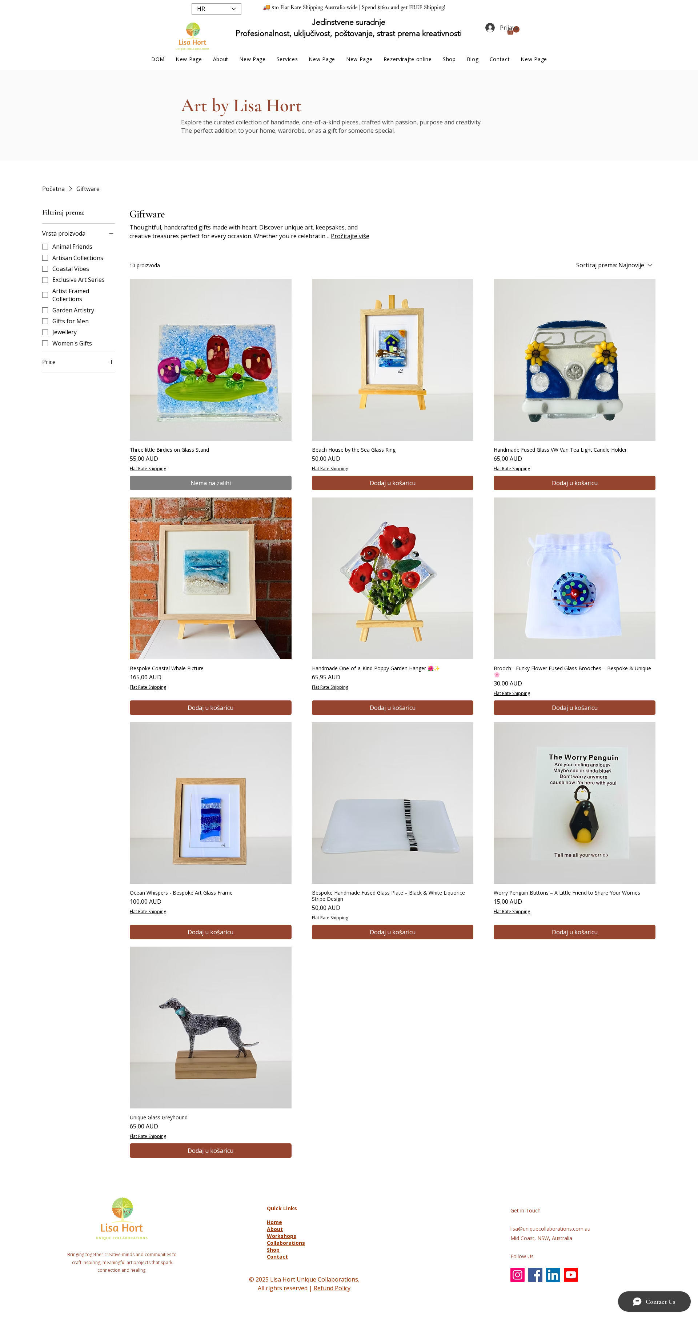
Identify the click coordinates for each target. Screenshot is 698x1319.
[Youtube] (571, 1275)
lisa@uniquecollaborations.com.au (550, 1228)
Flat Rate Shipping (148, 468)
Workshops (281, 1235)
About (275, 1229)
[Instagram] (517, 1275)
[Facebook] (535, 1275)
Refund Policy (332, 1288)
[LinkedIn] (553, 1275)
